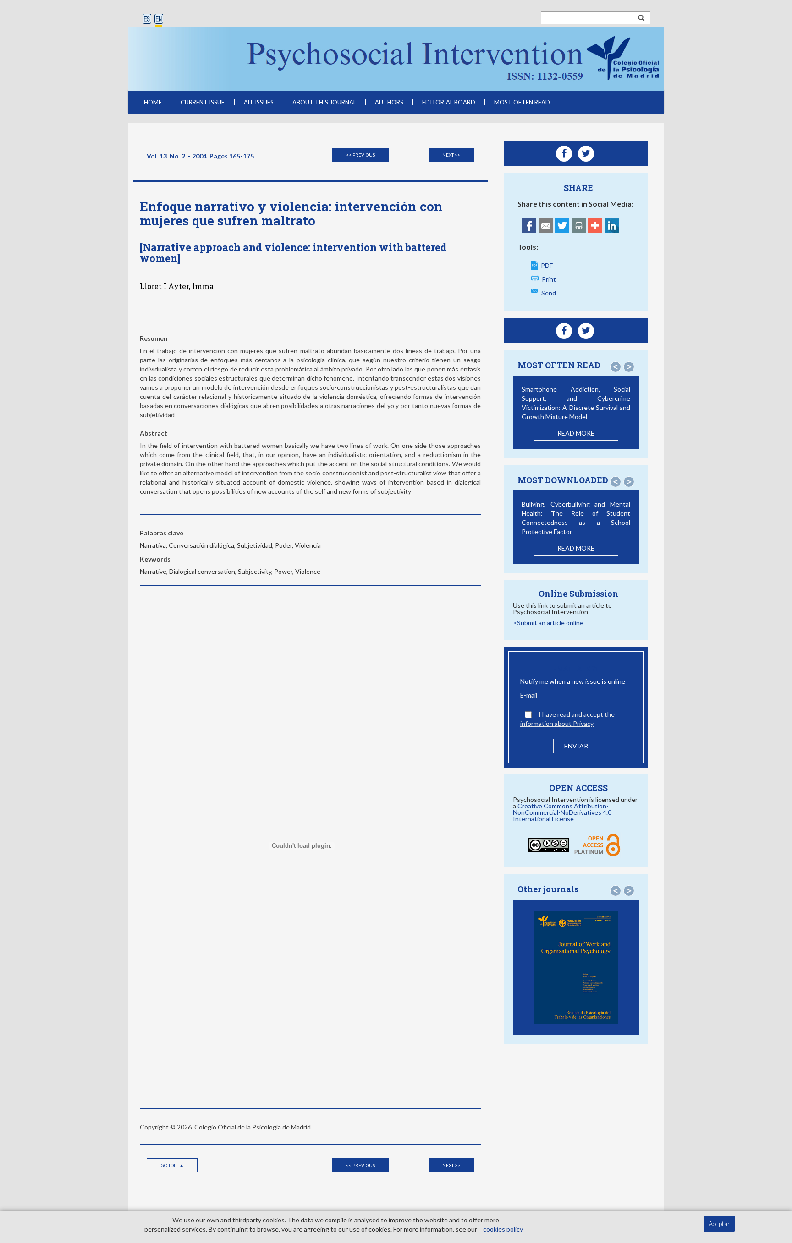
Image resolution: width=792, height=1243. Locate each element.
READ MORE (575, 433)
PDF (547, 265)
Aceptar (719, 1223)
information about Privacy (557, 723)
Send (548, 293)
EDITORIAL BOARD (448, 102)
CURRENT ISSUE (203, 102)
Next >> (451, 155)
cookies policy (503, 1229)
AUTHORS (389, 102)
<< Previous (360, 155)
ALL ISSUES (259, 102)
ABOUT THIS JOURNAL (324, 102)
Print (549, 279)
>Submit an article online (548, 623)
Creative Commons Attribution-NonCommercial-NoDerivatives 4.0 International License (562, 812)
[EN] (159, 19)
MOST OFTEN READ (522, 102)
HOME (153, 102)
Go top (169, 1165)
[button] (615, 366)
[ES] (147, 19)
